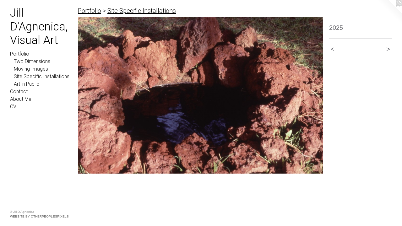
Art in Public (26, 84)
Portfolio (19, 54)
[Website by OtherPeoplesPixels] (389, 12)
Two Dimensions (32, 61)
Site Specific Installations (41, 76)
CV (13, 107)
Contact (19, 91)
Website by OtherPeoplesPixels (39, 216)
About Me (20, 99)
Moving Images (31, 69)
